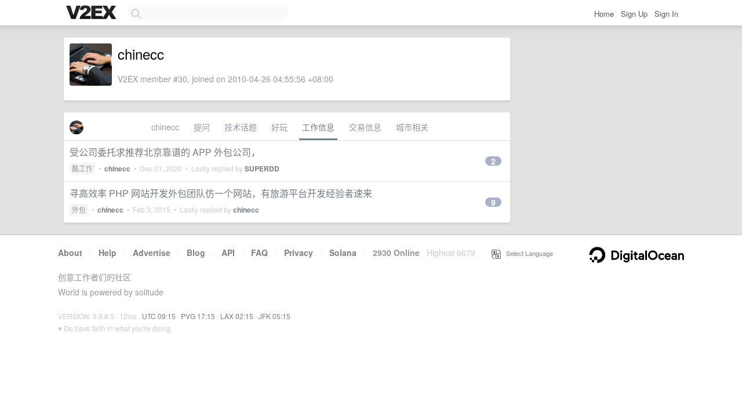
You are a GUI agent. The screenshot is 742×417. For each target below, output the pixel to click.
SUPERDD (262, 168)
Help (108, 252)
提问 (202, 127)
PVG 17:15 (198, 316)
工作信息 (318, 127)
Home (604, 13)
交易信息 (365, 127)
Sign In (666, 13)
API (228, 252)
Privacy (298, 252)
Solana (343, 252)
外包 (79, 209)
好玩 (279, 127)
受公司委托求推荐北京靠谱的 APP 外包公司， (165, 152)
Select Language (527, 253)
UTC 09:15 (159, 316)
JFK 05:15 (274, 316)
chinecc (165, 127)
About (70, 252)
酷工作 (82, 168)
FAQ (259, 252)
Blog (196, 252)
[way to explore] (93, 13)
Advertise (151, 252)
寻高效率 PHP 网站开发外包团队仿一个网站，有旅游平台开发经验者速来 (221, 193)
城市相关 (412, 127)
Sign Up (634, 13)
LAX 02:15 (236, 316)
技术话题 (240, 127)
